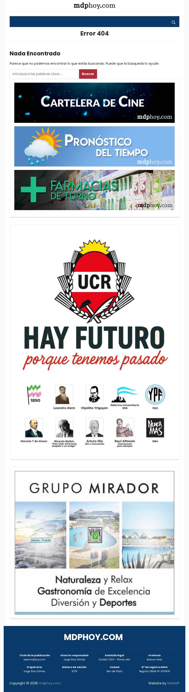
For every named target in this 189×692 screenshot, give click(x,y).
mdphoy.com (93, 637)
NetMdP (173, 683)
